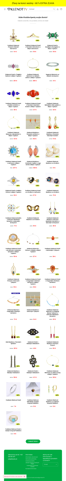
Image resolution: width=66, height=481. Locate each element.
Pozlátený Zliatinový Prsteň (13, 400)
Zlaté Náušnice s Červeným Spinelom (13, 342)
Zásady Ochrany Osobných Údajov (32, 463)
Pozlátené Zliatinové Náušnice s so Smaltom (52, 162)
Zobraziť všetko (33, 441)
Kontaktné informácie (31, 468)
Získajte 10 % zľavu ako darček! (13, 476)
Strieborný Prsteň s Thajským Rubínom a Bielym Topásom (13, 75)
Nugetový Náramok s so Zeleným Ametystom (52, 75)
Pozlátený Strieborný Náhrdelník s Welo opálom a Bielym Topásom (52, 105)
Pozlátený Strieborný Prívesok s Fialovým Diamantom (13, 47)
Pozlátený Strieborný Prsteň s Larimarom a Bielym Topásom (13, 163)
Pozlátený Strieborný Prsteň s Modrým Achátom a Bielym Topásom (13, 105)
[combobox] (42, 9)
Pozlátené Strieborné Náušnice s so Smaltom (52, 191)
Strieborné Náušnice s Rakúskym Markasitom (13, 371)
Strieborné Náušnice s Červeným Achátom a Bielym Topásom (33, 134)
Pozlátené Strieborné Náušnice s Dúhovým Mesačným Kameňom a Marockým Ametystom (52, 220)
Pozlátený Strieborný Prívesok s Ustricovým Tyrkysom (13, 280)
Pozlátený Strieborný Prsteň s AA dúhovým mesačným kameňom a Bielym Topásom (13, 251)
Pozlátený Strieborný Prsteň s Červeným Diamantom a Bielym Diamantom (33, 47)
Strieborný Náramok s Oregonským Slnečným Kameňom (13, 311)
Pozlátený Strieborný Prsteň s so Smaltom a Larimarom (33, 191)
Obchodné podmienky (31, 459)
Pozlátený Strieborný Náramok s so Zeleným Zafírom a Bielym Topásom (33, 76)
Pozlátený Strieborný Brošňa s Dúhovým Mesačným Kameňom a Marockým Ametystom (13, 220)
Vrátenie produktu (30, 461)
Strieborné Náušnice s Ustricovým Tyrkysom (33, 310)
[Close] (24, 476)
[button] (5, 9)
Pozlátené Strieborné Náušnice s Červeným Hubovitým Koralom (52, 134)
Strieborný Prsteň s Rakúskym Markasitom (33, 342)
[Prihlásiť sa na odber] (56, 464)
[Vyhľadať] (54, 9)
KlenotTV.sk (28, 477)
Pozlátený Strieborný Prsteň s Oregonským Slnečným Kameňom (52, 280)
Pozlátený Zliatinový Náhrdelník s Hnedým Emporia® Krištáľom (33, 401)
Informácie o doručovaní (32, 457)
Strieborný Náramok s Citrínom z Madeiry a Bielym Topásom (33, 250)
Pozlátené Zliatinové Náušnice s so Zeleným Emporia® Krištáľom (52, 401)
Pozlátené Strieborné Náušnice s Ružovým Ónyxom (52, 343)
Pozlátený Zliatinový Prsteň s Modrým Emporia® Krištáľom (13, 430)
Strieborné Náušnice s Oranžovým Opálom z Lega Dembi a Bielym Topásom (33, 163)
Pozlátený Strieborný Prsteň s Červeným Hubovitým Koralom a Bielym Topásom (33, 105)
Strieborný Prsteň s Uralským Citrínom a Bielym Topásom (13, 191)
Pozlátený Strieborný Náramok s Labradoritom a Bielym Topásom (13, 134)
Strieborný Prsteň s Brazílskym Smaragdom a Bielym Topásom (52, 47)
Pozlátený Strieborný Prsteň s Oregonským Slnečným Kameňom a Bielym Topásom (33, 281)
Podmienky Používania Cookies (32, 466)
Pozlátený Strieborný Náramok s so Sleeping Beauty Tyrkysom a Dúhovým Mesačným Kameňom (52, 313)
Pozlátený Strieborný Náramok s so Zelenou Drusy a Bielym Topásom (53, 372)
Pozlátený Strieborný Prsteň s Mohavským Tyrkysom (52, 249)
